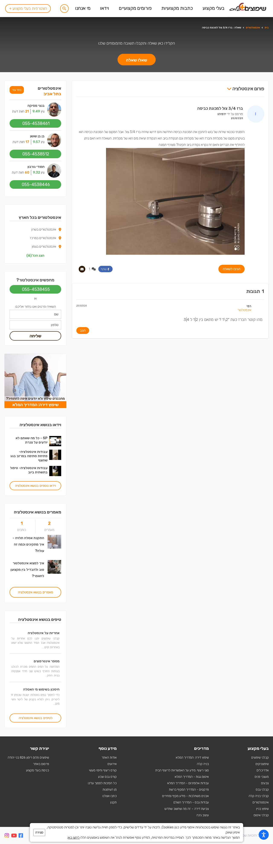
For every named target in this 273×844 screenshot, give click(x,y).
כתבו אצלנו (109, 796)
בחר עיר (16, 90)
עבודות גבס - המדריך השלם (191, 802)
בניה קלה (203, 764)
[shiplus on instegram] (6, 835)
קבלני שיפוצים (260, 757)
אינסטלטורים (253, 27)
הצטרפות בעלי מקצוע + (28, 8)
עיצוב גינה (202, 815)
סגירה (39, 832)
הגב (83, 330)
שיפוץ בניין (262, 809)
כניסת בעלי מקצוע (37, 770)
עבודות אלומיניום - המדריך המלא (188, 783)
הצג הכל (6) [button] (35, 255)
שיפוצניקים (262, 764)
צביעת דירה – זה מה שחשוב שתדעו (186, 809)
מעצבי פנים (262, 777)
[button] (64, 8)
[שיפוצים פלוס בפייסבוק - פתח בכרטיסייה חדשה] (21, 836)
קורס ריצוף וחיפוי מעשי (103, 770)
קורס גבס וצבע (107, 777)
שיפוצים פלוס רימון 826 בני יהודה (28, 757)
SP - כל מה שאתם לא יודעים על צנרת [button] (32, 440)
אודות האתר (109, 757)
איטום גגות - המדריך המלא (192, 777)
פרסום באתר (41, 764)
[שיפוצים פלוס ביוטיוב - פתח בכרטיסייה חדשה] (14, 836)
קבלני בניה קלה (259, 796)
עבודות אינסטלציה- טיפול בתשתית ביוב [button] (29, 470)
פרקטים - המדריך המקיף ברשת (189, 789)
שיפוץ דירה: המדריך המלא (192, 757)
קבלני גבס (262, 789)
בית (267, 27)
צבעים (265, 783)
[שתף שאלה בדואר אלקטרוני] (82, 269)
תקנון (113, 802)
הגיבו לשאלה (231, 269)
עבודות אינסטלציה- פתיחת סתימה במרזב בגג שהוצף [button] (29, 456)
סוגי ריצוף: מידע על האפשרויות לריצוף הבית (182, 770)
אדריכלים (263, 770)
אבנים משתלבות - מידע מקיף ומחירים (185, 796)
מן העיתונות (110, 789)
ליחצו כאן (74, 837)
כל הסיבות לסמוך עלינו (102, 783)
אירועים (112, 764)
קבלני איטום (261, 815)
